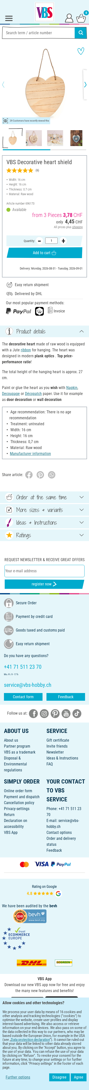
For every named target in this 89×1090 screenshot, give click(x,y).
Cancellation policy (19, 802)
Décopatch (33, 393)
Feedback (65, 697)
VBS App (11, 832)
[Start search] (81, 33)
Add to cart (41, 252)
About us (11, 740)
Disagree (59, 1077)
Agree (78, 1077)
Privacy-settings (16, 808)
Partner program (17, 746)
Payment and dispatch (22, 796)
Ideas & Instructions (62, 758)
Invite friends (56, 746)
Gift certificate (57, 740)
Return (9, 814)
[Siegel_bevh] (29, 916)
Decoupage (11, 393)
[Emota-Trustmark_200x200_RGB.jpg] (16, 938)
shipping (77, 227)
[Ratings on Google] (44, 890)
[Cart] (81, 18)
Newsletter (55, 752)
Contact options (59, 832)
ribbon (26, 350)
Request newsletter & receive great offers (44, 559)
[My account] (69, 18)
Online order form (18, 790)
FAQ (49, 764)
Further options (18, 1077)
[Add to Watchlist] (81, 51)
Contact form (23, 697)
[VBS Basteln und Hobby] (44, 12)
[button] (7, 84)
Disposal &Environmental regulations (15, 764)
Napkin (71, 387)
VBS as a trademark (19, 752)
